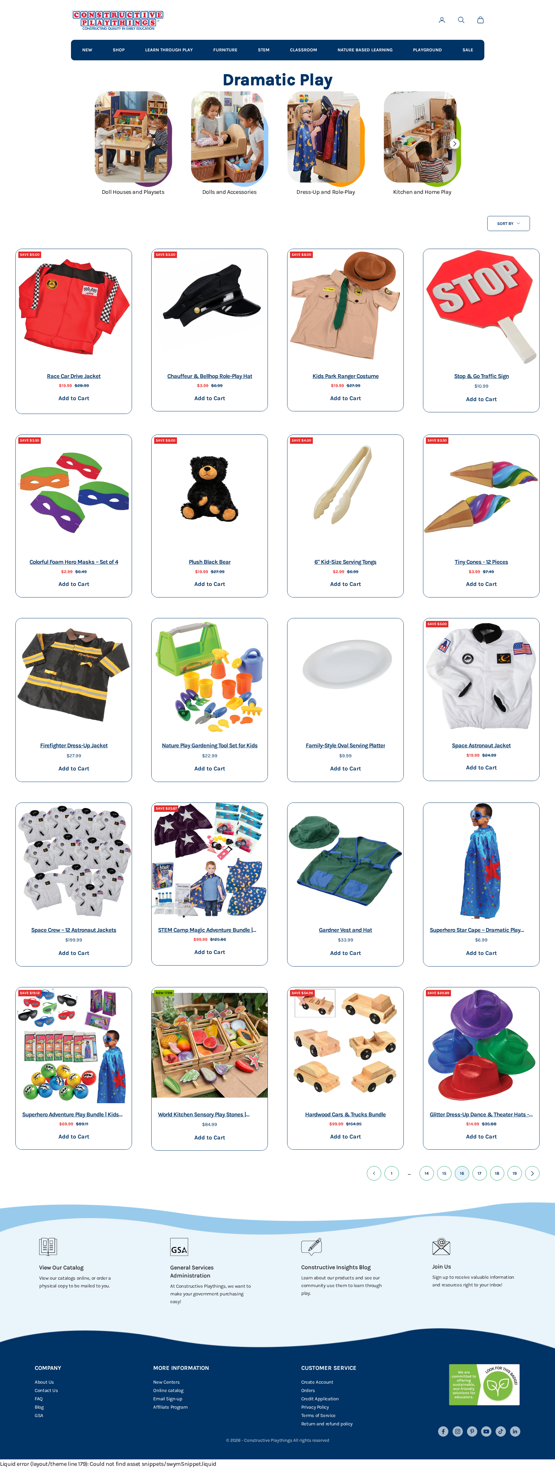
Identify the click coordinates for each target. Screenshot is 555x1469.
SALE (468, 50)
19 (515, 1173)
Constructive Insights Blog (336, 1267)
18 (497, 1173)
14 (427, 1173)
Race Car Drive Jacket (74, 376)
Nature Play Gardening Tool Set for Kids (210, 745)
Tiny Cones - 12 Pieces (481, 561)
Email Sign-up (167, 1399)
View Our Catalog (61, 1267)
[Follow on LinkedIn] (515, 1431)
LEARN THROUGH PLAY (169, 50)
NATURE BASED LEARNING (365, 50)
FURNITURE (225, 50)
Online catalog (168, 1390)
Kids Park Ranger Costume (346, 376)
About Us (44, 1382)
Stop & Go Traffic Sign (481, 376)
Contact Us (46, 1390)
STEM (263, 50)
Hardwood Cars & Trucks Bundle (345, 1114)
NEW (87, 50)
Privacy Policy (315, 1407)
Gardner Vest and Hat (345, 929)
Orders (308, 1390)
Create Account (317, 1382)
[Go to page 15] (374, 1173)
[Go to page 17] (532, 1173)
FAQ (39, 1399)
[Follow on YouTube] (486, 1431)
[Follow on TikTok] (501, 1431)
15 (444, 1173)
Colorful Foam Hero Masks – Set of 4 (74, 561)
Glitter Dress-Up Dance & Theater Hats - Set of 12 (479, 1115)
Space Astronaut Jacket (481, 745)
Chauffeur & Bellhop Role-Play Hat (209, 376)
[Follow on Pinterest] (472, 1431)
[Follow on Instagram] (458, 1431)
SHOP (119, 50)
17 (479, 1173)
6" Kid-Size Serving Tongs (345, 561)
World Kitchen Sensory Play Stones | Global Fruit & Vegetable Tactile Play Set (207, 1115)
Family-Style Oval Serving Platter (345, 745)
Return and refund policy (327, 1424)
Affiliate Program (170, 1407)
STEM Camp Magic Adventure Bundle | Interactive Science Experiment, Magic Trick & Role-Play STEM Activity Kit (205, 930)
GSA (39, 1415)
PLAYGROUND (427, 50)
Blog (39, 1407)
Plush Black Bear (210, 561)
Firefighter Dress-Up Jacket (74, 745)
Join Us (441, 1266)
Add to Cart (73, 398)
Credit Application (320, 1399)
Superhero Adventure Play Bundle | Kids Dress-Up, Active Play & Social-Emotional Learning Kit (73, 1115)
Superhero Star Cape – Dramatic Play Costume (475, 930)
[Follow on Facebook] (443, 1431)
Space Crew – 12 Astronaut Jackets (73, 929)
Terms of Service (318, 1415)
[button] (454, 144)
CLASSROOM (303, 50)
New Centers (166, 1382)
